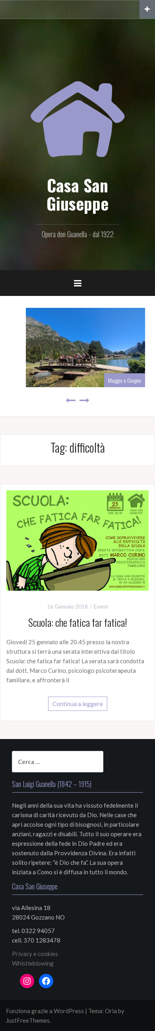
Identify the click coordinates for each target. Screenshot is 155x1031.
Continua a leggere (77, 703)
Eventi (101, 606)
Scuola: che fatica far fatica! (77, 622)
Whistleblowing (33, 963)
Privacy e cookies (35, 953)
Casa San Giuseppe (77, 194)
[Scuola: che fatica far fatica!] (77, 539)
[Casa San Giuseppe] (77, 109)
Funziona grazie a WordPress (45, 1010)
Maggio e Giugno (116, 380)
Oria (111, 1010)
